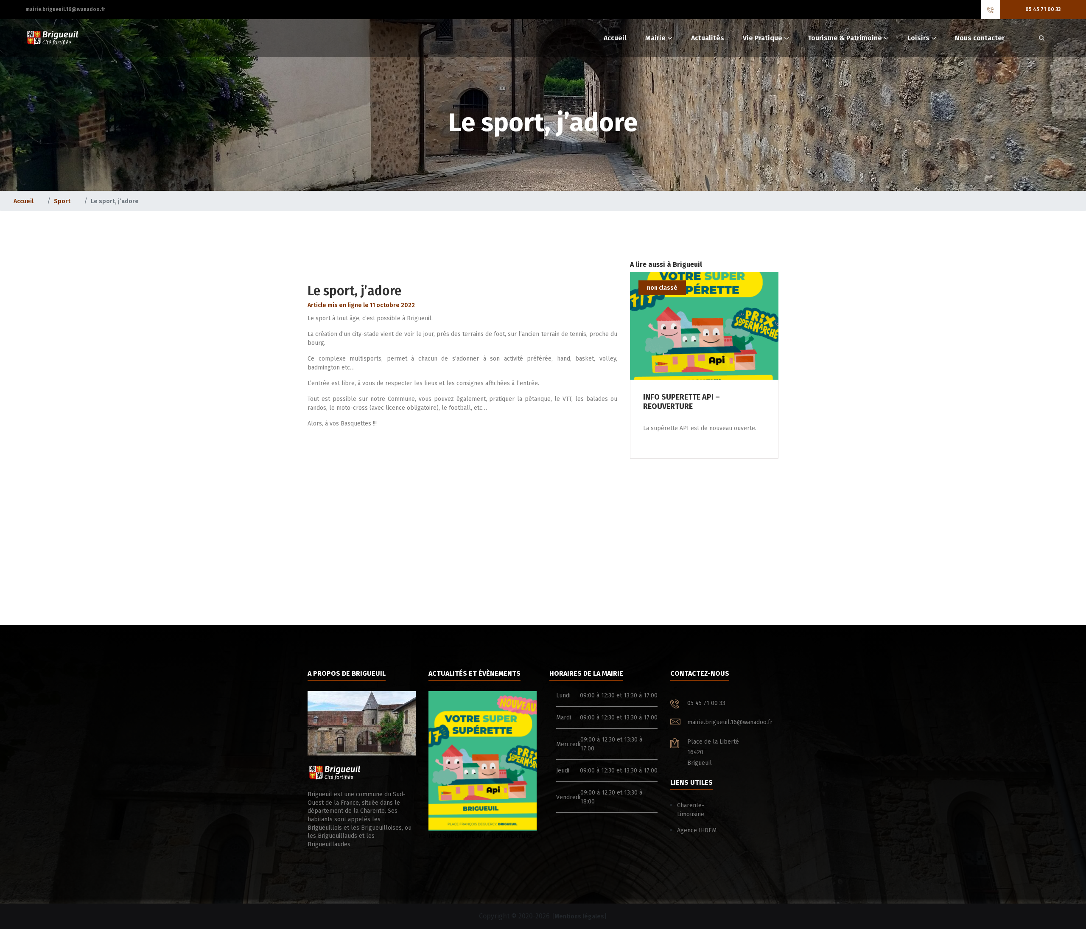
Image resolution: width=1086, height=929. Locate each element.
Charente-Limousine (690, 810)
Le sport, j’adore (354, 291)
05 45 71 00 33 (1043, 9)
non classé (662, 287)
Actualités (707, 38)
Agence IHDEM (697, 830)
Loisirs (918, 38)
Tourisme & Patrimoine (845, 38)
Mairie (655, 38)
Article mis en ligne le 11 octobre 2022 (361, 305)
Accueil (615, 38)
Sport (62, 201)
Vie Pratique (762, 38)
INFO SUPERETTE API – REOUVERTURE (480, 835)
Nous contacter (980, 38)
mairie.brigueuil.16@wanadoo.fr (65, 9)
